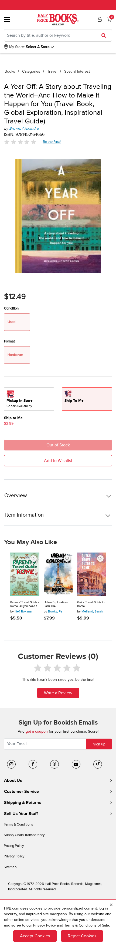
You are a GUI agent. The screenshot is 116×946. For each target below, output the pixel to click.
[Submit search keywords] (105, 35)
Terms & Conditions (18, 824)
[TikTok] (97, 764)
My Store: (16, 47)
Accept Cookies (35, 936)
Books (10, 71)
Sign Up (99, 744)
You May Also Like (30, 542)
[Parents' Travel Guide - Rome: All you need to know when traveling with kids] (24, 574)
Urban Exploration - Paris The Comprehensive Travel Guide (58, 604)
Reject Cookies (82, 936)
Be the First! (52, 141)
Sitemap (10, 867)
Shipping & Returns (22, 802)
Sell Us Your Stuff (21, 813)
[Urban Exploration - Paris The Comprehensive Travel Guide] (58, 574)
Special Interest (77, 71)
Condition (11, 308)
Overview (15, 496)
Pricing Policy (14, 846)
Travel (52, 71)
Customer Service (21, 791)
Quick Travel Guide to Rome (90, 604)
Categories (31, 71)
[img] (20, 142)
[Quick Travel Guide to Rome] (91, 574)
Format (9, 341)
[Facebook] (33, 764)
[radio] (29, 399)
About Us (13, 780)
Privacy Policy (14, 856)
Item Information (24, 515)
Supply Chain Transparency (24, 835)
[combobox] (58, 35)
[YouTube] (76, 764)
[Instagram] (11, 764)
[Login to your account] (99, 19)
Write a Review (58, 693)
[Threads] (54, 764)
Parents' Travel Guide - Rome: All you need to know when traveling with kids (24, 604)
